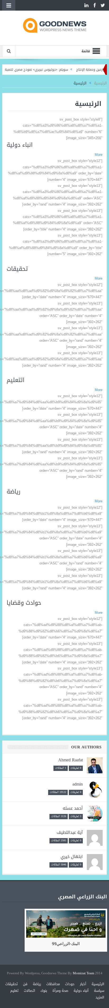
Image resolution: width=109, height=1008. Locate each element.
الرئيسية (98, 984)
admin (77, 784)
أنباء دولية (81, 990)
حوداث (70, 984)
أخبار (83, 984)
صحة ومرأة (60, 990)
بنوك (43, 990)
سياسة (99, 990)
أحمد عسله (73, 808)
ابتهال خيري (72, 856)
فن (25, 984)
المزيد (100, 997)
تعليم (14, 990)
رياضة (37, 984)
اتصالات (29, 990)
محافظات (53, 984)
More (98, 155)
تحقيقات (11, 984)
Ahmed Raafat (70, 760)
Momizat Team (83, 973)
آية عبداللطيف (70, 832)
